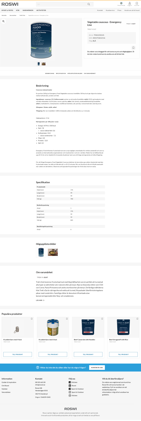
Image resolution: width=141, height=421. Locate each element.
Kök (18, 10)
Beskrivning (49, 73)
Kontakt (100, 10)
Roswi (74, 385)
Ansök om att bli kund (132, 10)
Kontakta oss (97, 367)
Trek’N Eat (22, 15)
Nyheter (5, 389)
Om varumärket (90, 73)
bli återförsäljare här (109, 390)
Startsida (4, 15)
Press (119, 10)
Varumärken (28, 10)
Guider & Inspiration (9, 382)
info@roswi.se (40, 385)
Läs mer (39, 300)
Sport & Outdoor (78, 389)
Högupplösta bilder (75, 73)
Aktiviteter (41, 10)
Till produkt (17, 354)
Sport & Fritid (7, 10)
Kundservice (110, 10)
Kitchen (74, 382)
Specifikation (61, 73)
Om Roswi (5, 385)
